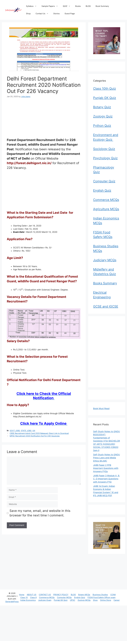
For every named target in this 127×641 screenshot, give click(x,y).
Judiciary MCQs (104, 260)
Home (21, 594)
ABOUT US (31, 594)
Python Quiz (102, 125)
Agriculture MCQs (106, 209)
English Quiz (102, 190)
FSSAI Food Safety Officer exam (101, 597)
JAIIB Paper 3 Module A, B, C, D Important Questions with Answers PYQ (106, 478)
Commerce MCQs (106, 200)
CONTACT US (45, 594)
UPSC (72, 600)
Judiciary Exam (44, 600)
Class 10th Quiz (104, 88)
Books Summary (105, 283)
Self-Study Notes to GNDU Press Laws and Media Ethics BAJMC (106, 457)
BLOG (88, 6)
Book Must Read (101, 408)
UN (33, 431)
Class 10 (24, 597)
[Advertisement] (44, 119)
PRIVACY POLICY (60, 594)
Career (117, 600)
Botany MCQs (84, 594)
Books (78, 6)
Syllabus (29, 6)
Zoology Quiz (103, 116)
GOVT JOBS (15, 431)
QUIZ (65, 6)
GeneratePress (12, 601)
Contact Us (40, 13)
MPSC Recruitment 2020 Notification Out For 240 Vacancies (35, 436)
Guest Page (70, 13)
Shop (28, 13)
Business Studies (100, 594)
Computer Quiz (104, 181)
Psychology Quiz (105, 158)
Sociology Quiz (104, 149)
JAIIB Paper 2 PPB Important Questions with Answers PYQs (105, 468)
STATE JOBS (26, 431)
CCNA (113, 594)
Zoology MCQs (84, 600)
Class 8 (33, 597)
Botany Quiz (102, 107)
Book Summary (102, 6)
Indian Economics (28, 600)
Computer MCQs (64, 597)
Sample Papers (48, 6)
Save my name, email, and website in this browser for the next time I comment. (40, 513)
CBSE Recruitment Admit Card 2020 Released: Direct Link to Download (39, 433)
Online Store (105, 600)
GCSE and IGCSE (105, 306)
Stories (56, 13)
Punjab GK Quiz (104, 98)
